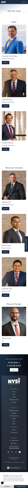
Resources (14, 402)
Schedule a (14, 362)
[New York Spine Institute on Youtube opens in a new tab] (19, 452)
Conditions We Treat (14, 399)
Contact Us (13, 369)
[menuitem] (8, 452)
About (14, 394)
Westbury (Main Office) (14, 410)
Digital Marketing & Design (15, 468)
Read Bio (6, 62)
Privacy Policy (16, 462)
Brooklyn (14, 418)
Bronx (14, 421)
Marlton (14, 429)
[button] (2, 483)
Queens (14, 423)
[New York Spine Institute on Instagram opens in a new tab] (8, 452)
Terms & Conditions (8, 462)
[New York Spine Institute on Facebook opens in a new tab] (12, 452)
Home (14, 391)
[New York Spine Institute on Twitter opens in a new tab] (15, 452)
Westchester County (14, 415)
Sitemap (22, 462)
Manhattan (14, 413)
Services (14, 397)
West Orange (14, 432)
